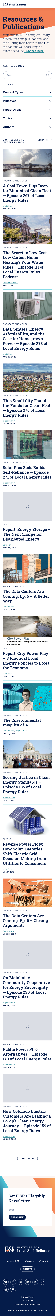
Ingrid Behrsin (9, 206)
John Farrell (8, 545)
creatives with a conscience (34, 1310)
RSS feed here (34, 51)
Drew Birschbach (10, 282)
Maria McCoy (9, 797)
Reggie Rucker (22, 731)
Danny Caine (8, 607)
